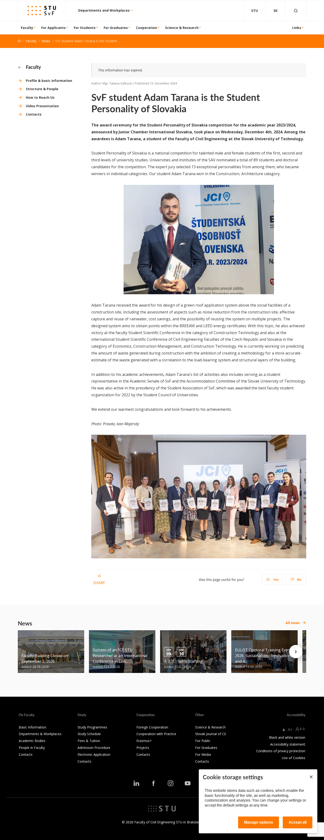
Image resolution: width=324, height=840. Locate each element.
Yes (276, 580)
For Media (203, 754)
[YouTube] (187, 783)
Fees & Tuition (89, 740)
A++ (300, 729)
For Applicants (53, 27)
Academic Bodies (32, 740)
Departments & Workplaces (40, 734)
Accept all (297, 822)
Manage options (258, 822)
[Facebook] (153, 783)
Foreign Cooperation (152, 727)
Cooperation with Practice (156, 734)
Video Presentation (42, 106)
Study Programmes (92, 727)
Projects (142, 747)
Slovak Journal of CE (210, 734)
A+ (290, 729)
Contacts (34, 114)
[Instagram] (170, 783)
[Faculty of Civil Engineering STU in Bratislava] (42, 10)
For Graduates (116, 27)
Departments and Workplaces (104, 10)
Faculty (27, 27)
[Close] (311, 777)
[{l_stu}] (162, 808)
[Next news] (295, 651)
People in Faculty (32, 747)
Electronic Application (94, 754)
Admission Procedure (94, 747)
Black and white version (287, 737)
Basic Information (32, 727)
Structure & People (42, 89)
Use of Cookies (293, 758)
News (46, 41)
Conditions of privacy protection (280, 751)
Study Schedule (89, 734)
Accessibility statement (287, 744)
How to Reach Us (40, 97)
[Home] (19, 41)
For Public (202, 740)
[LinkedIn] (136, 783)
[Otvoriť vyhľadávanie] (295, 10)
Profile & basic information (49, 80)
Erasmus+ (144, 740)
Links (296, 27)
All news (293, 623)
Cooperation (146, 27)
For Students (85, 27)
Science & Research (182, 27)
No (298, 580)
